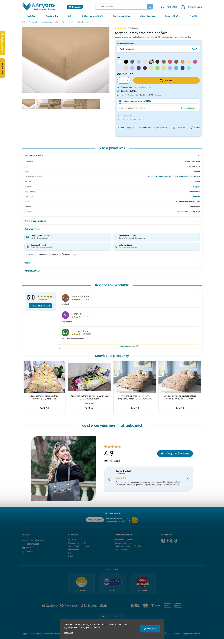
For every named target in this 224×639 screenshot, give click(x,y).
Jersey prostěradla (192, 161)
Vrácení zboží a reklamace (78, 546)
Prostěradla (52, 16)
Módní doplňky (147, 16)
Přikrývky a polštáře (92, 16)
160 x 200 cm (173, 176)
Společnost (193, 634)
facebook (29, 552)
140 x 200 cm (163, 176)
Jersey (197, 182)
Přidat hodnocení (40, 306)
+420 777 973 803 (32, 544)
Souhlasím (151, 628)
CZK (118, 617)
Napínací (196, 197)
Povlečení (31, 16)
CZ (105, 617)
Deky (70, 16)
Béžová (197, 171)
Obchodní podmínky (123, 543)
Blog (70, 553)
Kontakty (72, 540)
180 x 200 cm (184, 176)
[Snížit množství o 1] (120, 80)
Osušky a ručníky (121, 16)
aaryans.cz (30, 548)
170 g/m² (196, 187)
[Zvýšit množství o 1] (127, 80)
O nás (70, 556)
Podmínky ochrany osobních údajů (128, 546)
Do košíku (168, 80)
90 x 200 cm (152, 176)
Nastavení (68, 633)
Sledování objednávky (77, 543)
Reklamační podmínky (124, 540)
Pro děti (193, 16)
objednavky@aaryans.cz (36, 540)
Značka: (125, 128)
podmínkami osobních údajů (118, 521)
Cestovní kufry (172, 16)
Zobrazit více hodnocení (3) (129, 346)
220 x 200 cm (195, 176)
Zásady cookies (121, 550)
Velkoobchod (73, 550)
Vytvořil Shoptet (175, 634)
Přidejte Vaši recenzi (177, 453)
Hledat (150, 6)
